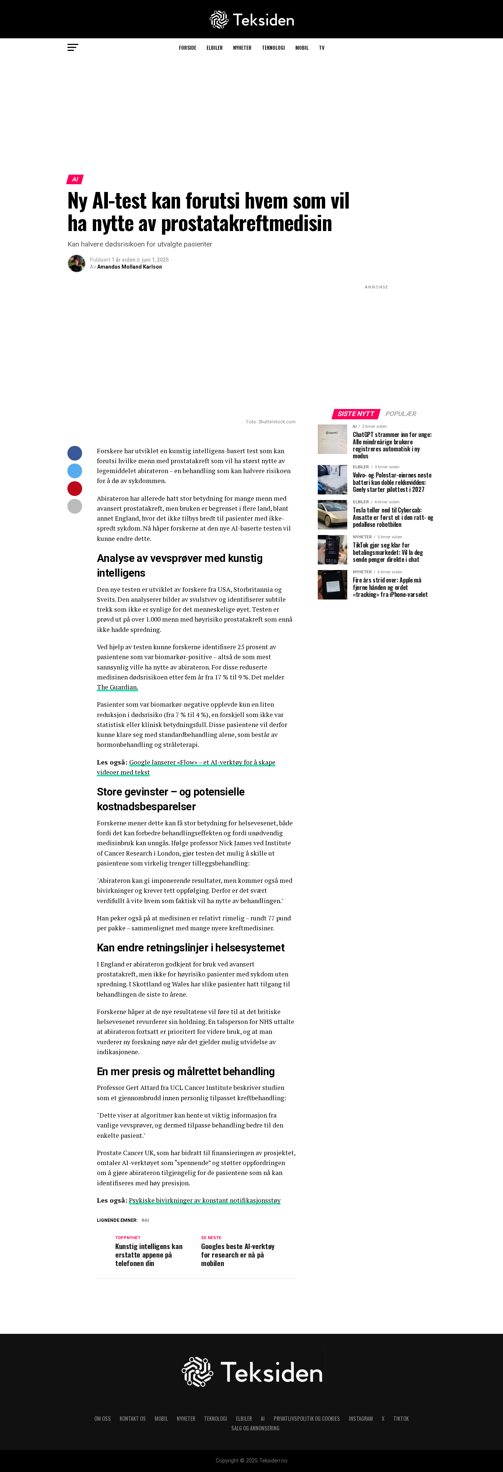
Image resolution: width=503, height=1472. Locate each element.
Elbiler (215, 47)
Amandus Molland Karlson (129, 267)
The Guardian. (117, 687)
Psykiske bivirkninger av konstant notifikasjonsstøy (205, 1200)
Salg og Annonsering (255, 1428)
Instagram (361, 1418)
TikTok (401, 1418)
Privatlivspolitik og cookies (307, 1418)
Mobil (302, 47)
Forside (187, 47)
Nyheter (242, 47)
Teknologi (273, 47)
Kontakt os (133, 1418)
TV (321, 47)
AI (146, 1220)
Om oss (102, 1418)
